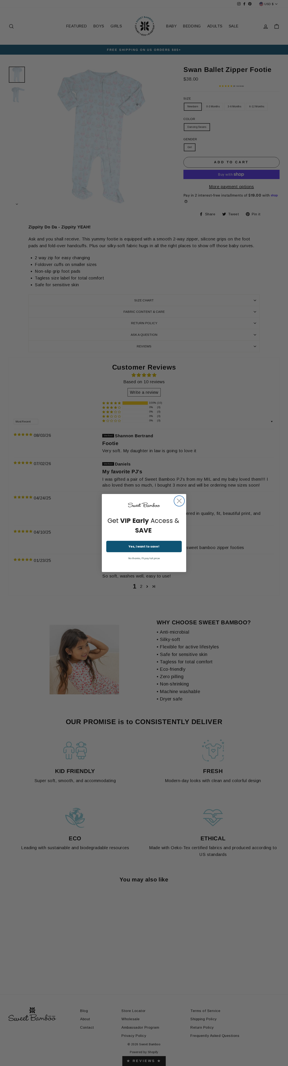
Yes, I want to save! (144, 546)
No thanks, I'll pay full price (144, 558)
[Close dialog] (179, 501)
